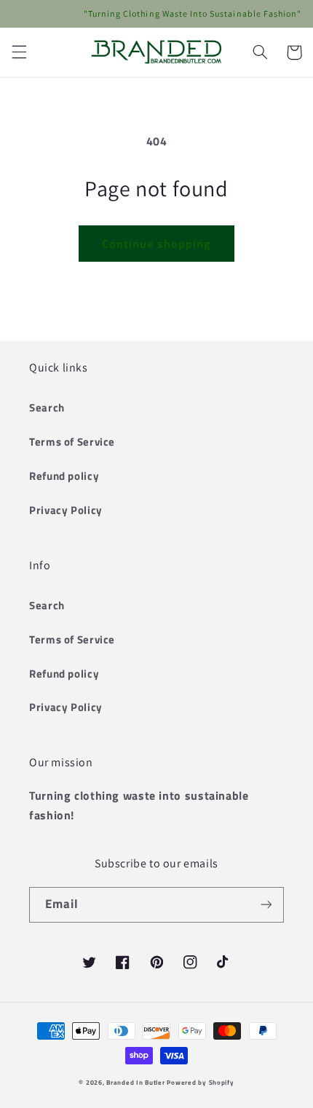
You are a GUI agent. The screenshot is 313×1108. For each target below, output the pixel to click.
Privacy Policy (66, 510)
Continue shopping (157, 243)
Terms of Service (72, 441)
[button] (19, 52)
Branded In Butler (135, 1082)
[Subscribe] (266, 905)
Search (47, 407)
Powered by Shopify (200, 1082)
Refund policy (64, 475)
